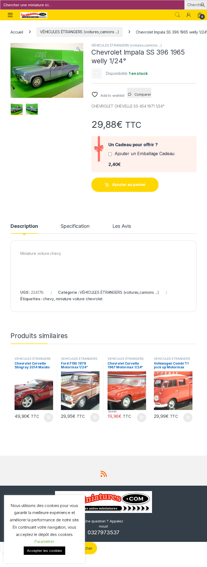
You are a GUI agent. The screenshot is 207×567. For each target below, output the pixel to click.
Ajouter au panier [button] (46, 417)
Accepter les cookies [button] (44, 550)
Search (177, 15)
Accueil (17, 31)
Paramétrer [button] (44, 541)
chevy (48, 298)
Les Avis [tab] (121, 226)
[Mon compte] (189, 15)
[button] (203, 4)
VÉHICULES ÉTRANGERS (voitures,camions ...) (79, 31)
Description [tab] (24, 226)
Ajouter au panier (129, 184)
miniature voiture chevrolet (79, 298)
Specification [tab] (75, 226)
